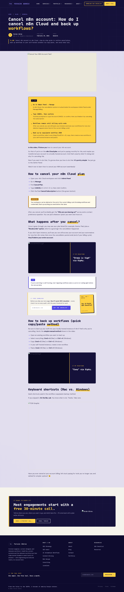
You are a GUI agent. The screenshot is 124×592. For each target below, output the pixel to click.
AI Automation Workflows (51, 553)
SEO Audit (46, 549)
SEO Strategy (47, 546)
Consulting (46, 562)
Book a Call (110, 3)
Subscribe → (109, 574)
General (25, 14)
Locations (46, 565)
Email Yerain (43, 521)
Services (46, 4)
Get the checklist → (61, 308)
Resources (68, 4)
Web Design (46, 559)
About (78, 4)
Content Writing (48, 556)
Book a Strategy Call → (24, 521)
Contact (71, 553)
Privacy (100, 586)
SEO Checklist (99, 546)
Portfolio (56, 4)
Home (38, 4)
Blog (16, 14)
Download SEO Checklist (94, 3)
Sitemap (113, 586)
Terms (106, 586)
